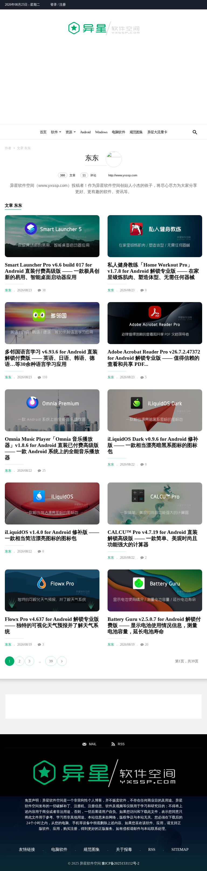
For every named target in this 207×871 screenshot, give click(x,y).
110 (44, 377)
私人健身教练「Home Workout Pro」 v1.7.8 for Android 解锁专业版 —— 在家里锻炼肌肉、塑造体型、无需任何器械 (153, 271)
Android (85, 132)
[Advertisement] (103, 79)
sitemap (179, 849)
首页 (43, 132)
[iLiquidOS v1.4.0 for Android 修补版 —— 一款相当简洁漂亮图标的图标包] (52, 503)
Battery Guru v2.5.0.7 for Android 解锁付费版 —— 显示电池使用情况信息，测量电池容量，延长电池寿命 (154, 625)
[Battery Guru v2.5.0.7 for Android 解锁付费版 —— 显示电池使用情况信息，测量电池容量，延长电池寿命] (155, 590)
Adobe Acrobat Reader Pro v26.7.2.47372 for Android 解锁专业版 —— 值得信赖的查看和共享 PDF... (154, 358)
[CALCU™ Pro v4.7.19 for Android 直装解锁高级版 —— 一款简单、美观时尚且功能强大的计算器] (155, 503)
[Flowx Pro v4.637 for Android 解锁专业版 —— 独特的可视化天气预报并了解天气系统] (52, 590)
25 (44, 471)
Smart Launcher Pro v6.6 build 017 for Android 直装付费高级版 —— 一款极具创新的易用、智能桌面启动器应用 (52, 271)
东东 (8, 290)
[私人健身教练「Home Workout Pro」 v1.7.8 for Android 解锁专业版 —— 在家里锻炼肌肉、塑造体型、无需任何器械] (155, 236)
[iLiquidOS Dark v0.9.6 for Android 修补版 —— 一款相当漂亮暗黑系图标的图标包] (155, 410)
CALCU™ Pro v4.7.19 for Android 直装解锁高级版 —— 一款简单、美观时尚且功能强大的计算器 (153, 538)
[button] (194, 132)
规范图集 (136, 132)
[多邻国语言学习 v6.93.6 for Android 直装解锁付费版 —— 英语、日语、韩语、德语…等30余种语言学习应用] (52, 323)
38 (44, 290)
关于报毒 (124, 849)
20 (146, 644)
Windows (101, 132)
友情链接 (27, 849)
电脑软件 (118, 132)
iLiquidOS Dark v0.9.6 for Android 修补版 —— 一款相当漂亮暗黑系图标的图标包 (153, 445)
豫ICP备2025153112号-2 (120, 863)
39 (51, 661)
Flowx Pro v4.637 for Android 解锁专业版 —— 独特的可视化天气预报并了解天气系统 (52, 625)
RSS (151, 849)
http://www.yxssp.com (122, 175)
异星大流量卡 (157, 132)
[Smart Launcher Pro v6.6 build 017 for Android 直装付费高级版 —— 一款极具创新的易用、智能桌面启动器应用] (52, 236)
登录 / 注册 (58, 4)
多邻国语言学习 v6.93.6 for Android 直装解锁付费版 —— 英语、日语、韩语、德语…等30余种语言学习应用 (51, 358)
